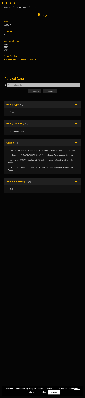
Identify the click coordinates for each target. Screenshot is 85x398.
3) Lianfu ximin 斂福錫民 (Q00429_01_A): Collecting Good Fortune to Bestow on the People (40, 161)
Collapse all (51, 91)
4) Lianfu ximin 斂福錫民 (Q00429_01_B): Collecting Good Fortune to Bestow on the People (40, 169)
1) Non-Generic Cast (16, 131)
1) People (11, 112)
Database (8, 7)
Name (6, 22)
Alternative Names (11, 41)
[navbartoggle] (80, 3)
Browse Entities (22, 7)
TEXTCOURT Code (12, 31)
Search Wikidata (10, 56)
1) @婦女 (11, 189)
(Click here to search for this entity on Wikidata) (22, 59)
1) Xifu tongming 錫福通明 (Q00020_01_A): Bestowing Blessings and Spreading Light (41, 150)
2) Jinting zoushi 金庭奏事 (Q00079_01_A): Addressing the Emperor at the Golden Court (42, 155)
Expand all (35, 91)
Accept (54, 392)
